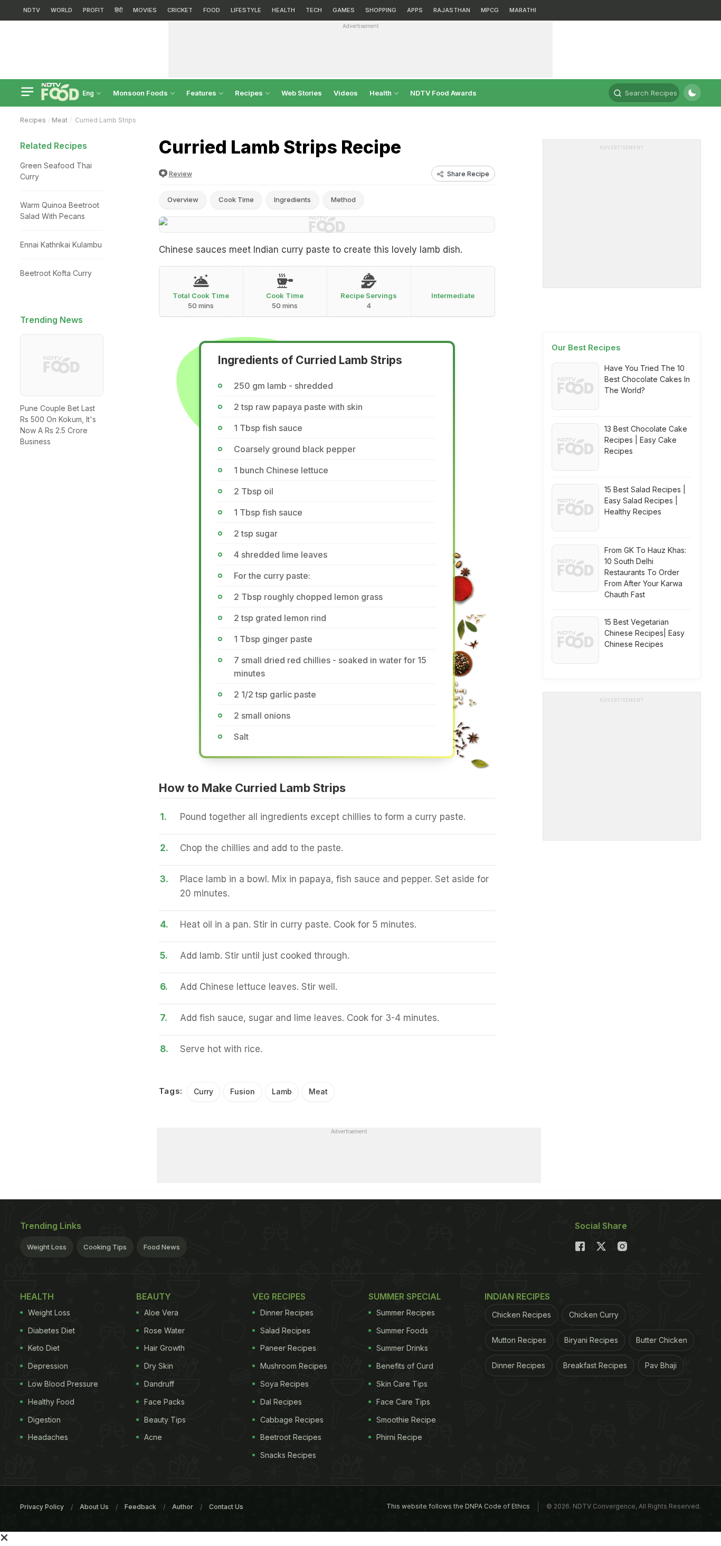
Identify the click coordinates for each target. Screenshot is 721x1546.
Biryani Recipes (591, 1339)
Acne (153, 1437)
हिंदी (118, 10)
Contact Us (226, 1507)
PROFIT (93, 10)
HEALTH (283, 10)
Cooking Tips (105, 1247)
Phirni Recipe (399, 1437)
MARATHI (522, 10)
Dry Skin (158, 1365)
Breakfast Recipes (595, 1365)
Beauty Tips (165, 1419)
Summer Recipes (405, 1312)
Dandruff (159, 1383)
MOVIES (145, 10)
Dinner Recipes (287, 1312)
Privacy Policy (42, 1507)
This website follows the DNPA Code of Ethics (458, 1506)
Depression (48, 1365)
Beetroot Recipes (290, 1437)
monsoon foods (141, 93)
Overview (182, 199)
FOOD (211, 10)
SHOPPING (380, 10)
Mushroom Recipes (293, 1365)
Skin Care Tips (402, 1383)
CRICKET (180, 10)
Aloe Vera (161, 1312)
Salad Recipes (285, 1330)
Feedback (140, 1507)
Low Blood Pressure (63, 1383)
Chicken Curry (594, 1314)
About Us (94, 1507)
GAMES (344, 10)
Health (381, 93)
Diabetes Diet (51, 1330)
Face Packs (164, 1401)
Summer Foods (402, 1330)
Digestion (44, 1419)
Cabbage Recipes (292, 1419)
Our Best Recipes (586, 347)
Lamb (282, 1091)
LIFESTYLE (246, 10)
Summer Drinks (402, 1347)
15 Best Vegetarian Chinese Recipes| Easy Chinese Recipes (644, 632)
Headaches (48, 1437)
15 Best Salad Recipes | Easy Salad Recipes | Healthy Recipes (645, 500)
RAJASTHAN (451, 10)
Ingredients (292, 199)
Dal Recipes (281, 1401)
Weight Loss (47, 1247)
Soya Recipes (284, 1383)
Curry (203, 1091)
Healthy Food (51, 1401)
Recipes (249, 93)
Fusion (242, 1091)
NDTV (31, 10)
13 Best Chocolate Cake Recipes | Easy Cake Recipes (645, 439)
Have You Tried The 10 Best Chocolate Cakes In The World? (647, 379)
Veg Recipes (279, 1296)
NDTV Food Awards (443, 93)
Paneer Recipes (288, 1347)
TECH (314, 10)
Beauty (153, 1296)
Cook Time (236, 199)
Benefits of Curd (404, 1365)
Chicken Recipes (521, 1314)
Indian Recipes (517, 1296)
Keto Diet (44, 1347)
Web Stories (301, 93)
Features (202, 93)
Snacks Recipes (288, 1454)
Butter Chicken (661, 1339)
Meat (60, 120)
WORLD (61, 10)
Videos (346, 93)
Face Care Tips (403, 1401)
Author (182, 1507)
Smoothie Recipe (406, 1419)
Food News (162, 1247)
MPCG (490, 10)
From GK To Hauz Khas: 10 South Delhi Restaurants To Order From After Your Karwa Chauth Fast (645, 572)
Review (180, 174)
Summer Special (404, 1296)
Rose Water (164, 1330)
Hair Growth (164, 1347)
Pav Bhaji (661, 1365)
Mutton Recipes (519, 1339)
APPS (415, 10)
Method (343, 199)
